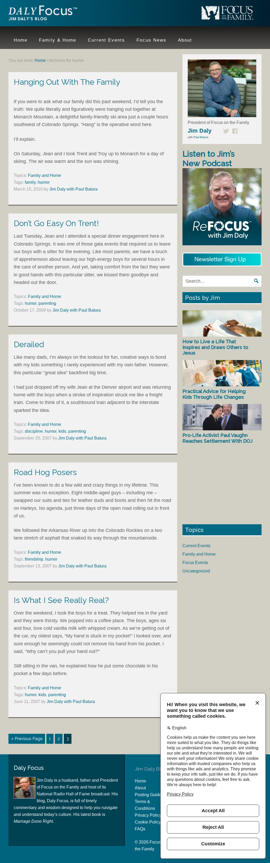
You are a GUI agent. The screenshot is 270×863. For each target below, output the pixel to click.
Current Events (196, 545)
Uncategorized (196, 571)
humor (44, 182)
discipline (34, 431)
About (140, 788)
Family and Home (44, 175)
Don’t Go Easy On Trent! (56, 223)
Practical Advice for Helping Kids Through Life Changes (214, 394)
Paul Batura (201, 137)
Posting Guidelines (152, 794)
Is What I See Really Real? (61, 600)
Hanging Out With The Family (67, 82)
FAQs (140, 829)
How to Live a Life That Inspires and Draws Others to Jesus (215, 347)
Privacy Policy (148, 815)
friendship (34, 559)
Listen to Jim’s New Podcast (208, 158)
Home (140, 781)
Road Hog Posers (45, 472)
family (30, 182)
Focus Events (195, 562)
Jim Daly (42, 14)
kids (62, 431)
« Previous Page (26, 738)
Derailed (29, 344)
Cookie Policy (148, 822)
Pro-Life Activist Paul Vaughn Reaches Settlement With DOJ (217, 438)
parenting (47, 303)
